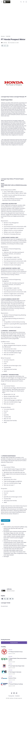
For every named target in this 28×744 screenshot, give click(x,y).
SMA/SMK (10, 649)
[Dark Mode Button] (23, 2)
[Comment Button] (2, 45)
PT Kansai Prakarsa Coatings (15, 684)
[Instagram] (14, 693)
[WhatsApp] (7, 598)
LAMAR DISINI (6, 520)
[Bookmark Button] (26, 2)
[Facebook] (2, 598)
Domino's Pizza (12, 678)
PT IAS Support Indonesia (14, 672)
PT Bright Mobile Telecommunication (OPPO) (17, 659)
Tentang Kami (11, 695)
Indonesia (10, 663)
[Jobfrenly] (6, 2)
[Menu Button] (1, 2)
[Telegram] (10, 598)
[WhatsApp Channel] (16, 693)
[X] (5, 598)
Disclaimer (17, 695)
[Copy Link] (12, 598)
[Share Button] (7, 45)
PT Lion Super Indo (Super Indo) (16, 666)
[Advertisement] (14, 20)
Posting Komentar (14, 642)
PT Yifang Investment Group (15, 651)
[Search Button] (21, 2)
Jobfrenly (12, 698)
